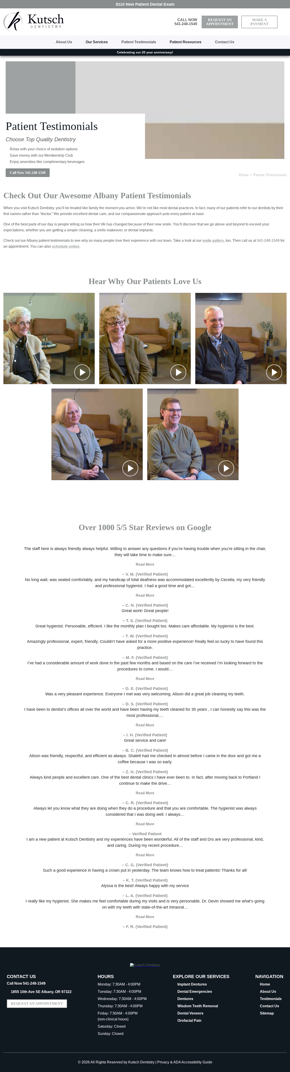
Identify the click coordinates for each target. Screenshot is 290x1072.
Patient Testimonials (138, 42)
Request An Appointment (220, 22)
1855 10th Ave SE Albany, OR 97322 (41, 992)
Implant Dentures (192, 984)
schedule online (65, 246)
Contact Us (224, 42)
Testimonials (271, 999)
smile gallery (213, 240)
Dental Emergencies (194, 991)
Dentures (185, 999)
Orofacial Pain (189, 1020)
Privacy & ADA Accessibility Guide (184, 1062)
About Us (64, 42)
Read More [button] (145, 564)
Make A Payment (259, 22)
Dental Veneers (190, 1013)
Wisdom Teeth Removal (197, 1006)
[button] (49, 338)
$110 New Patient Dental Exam (145, 4)
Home (244, 174)
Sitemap (267, 1013)
